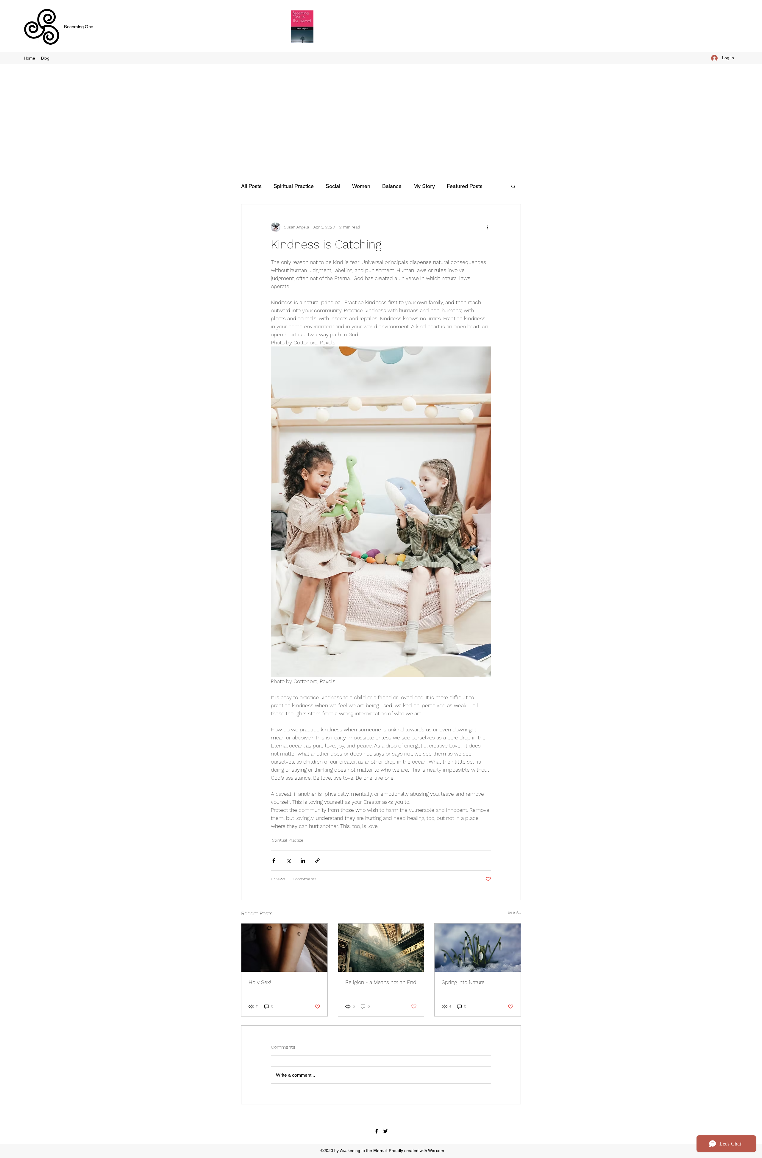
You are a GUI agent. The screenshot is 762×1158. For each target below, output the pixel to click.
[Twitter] (385, 1131)
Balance (392, 186)
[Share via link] (317, 860)
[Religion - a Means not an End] (381, 948)
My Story (424, 186)
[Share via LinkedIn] (303, 860)
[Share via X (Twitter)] (288, 860)
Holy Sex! (260, 982)
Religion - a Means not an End (380, 982)
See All (514, 912)
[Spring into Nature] (478, 948)
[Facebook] (377, 1131)
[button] (513, 186)
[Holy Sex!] (284, 948)
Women (361, 186)
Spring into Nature (463, 982)
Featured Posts (465, 186)
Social (333, 186)
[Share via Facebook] (274, 860)
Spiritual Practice (294, 186)
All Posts (251, 186)
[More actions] (487, 227)
